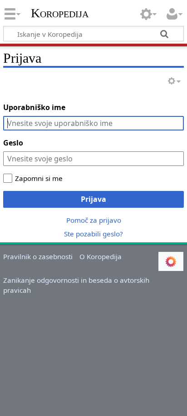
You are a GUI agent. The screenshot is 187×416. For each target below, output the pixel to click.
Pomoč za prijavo (93, 220)
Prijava (93, 199)
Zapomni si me (39, 178)
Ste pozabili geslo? (93, 233)
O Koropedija (100, 256)
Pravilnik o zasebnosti (38, 256)
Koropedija (60, 13)
